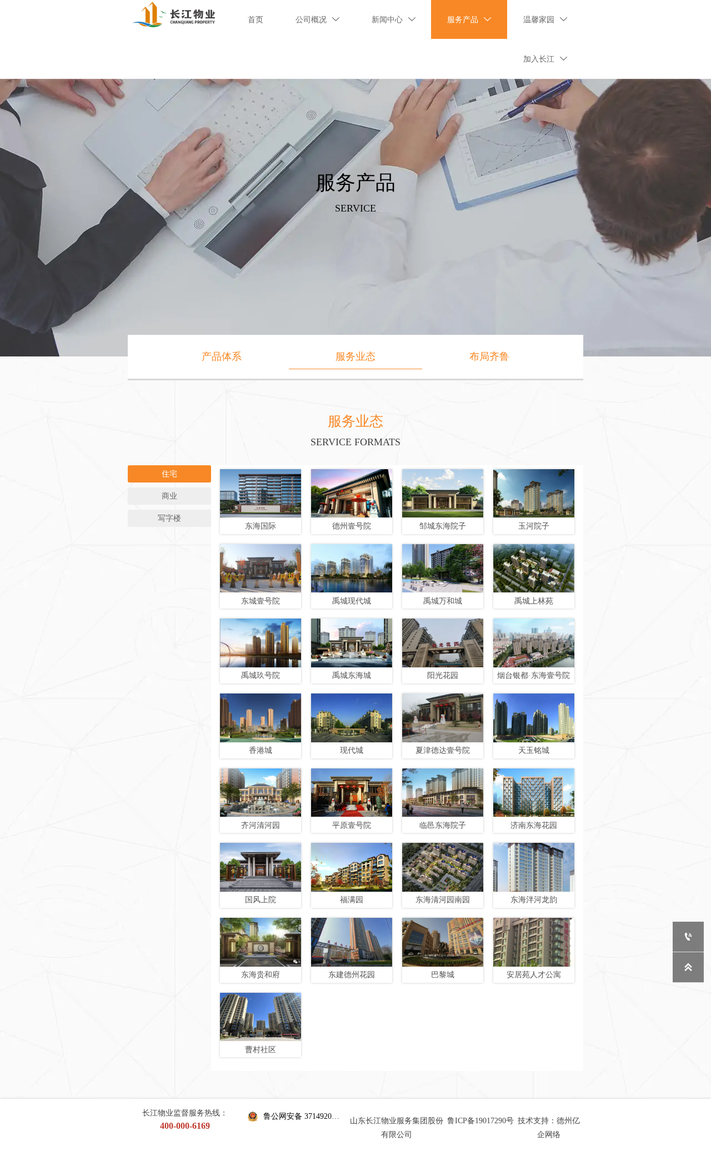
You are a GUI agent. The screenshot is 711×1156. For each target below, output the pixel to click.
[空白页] (173, 15)
